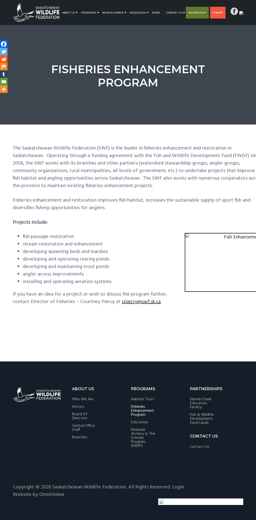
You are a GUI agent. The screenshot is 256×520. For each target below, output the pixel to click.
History (78, 407)
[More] (4, 89)
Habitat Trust (142, 399)
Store (156, 12)
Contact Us (174, 12)
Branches (79, 437)
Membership (197, 12)
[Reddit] (4, 59)
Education (139, 422)
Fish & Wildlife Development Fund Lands (202, 419)
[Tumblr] (4, 74)
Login (178, 487)
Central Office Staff (83, 428)
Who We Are (83, 399)
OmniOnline (51, 495)
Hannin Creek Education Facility (201, 403)
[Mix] (4, 66)
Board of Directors (80, 416)
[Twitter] (4, 51)
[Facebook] (4, 44)
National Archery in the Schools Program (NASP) (143, 438)
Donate (217, 12)
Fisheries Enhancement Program (142, 411)
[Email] (4, 81)
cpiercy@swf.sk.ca (141, 302)
